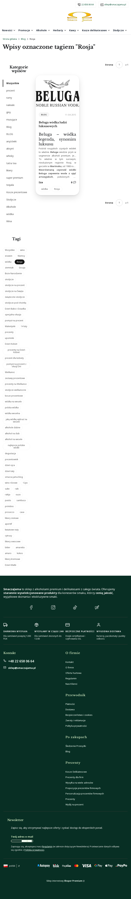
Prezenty (70, 799)
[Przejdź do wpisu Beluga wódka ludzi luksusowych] (57, 92)
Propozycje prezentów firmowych (83, 788)
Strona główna (10, 39)
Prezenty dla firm (74, 777)
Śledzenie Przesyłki (76, 745)
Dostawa (70, 709)
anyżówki (11, 141)
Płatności (70, 704)
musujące (11, 119)
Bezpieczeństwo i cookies (79, 714)
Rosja (57, 189)
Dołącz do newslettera (27, 841)
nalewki (10, 105)
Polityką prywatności (34, 849)
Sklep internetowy (64, 880)
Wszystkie (12, 83)
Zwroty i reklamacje (76, 720)
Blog (23, 39)
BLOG (9, 134)
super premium (14, 177)
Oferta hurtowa (73, 672)
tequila (10, 184)
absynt (10, 148)
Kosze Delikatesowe (76, 771)
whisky (10, 155)
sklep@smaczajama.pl (115, 4)
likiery (9, 170)
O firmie (70, 667)
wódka (10, 214)
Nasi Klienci (71, 683)
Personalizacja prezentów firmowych (85, 793)
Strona (109, 64)
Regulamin (71, 678)
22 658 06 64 (87, 4)
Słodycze (11, 199)
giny (8, 112)
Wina (9, 221)
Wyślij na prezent (74, 804)
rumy (9, 97)
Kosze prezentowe (16, 192)
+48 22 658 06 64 (21, 661)
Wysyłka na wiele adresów (79, 782)
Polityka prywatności (76, 725)
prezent (10, 90)
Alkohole (11, 206)
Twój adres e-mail (22, 836)
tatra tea (11, 163)
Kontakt (70, 662)
